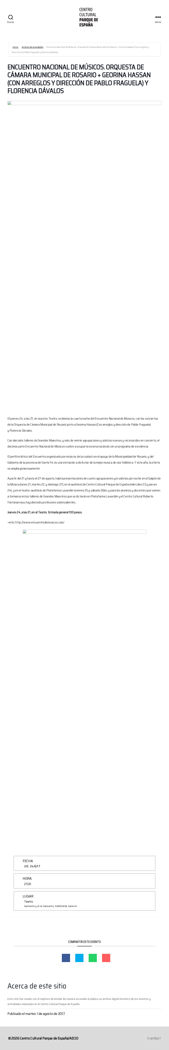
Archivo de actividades (32, 47)
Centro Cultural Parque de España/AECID (49, 1038)
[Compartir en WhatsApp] (93, 958)
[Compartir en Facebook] (66, 958)
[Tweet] (79, 958)
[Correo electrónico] (106, 958)
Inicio (16, 47)
